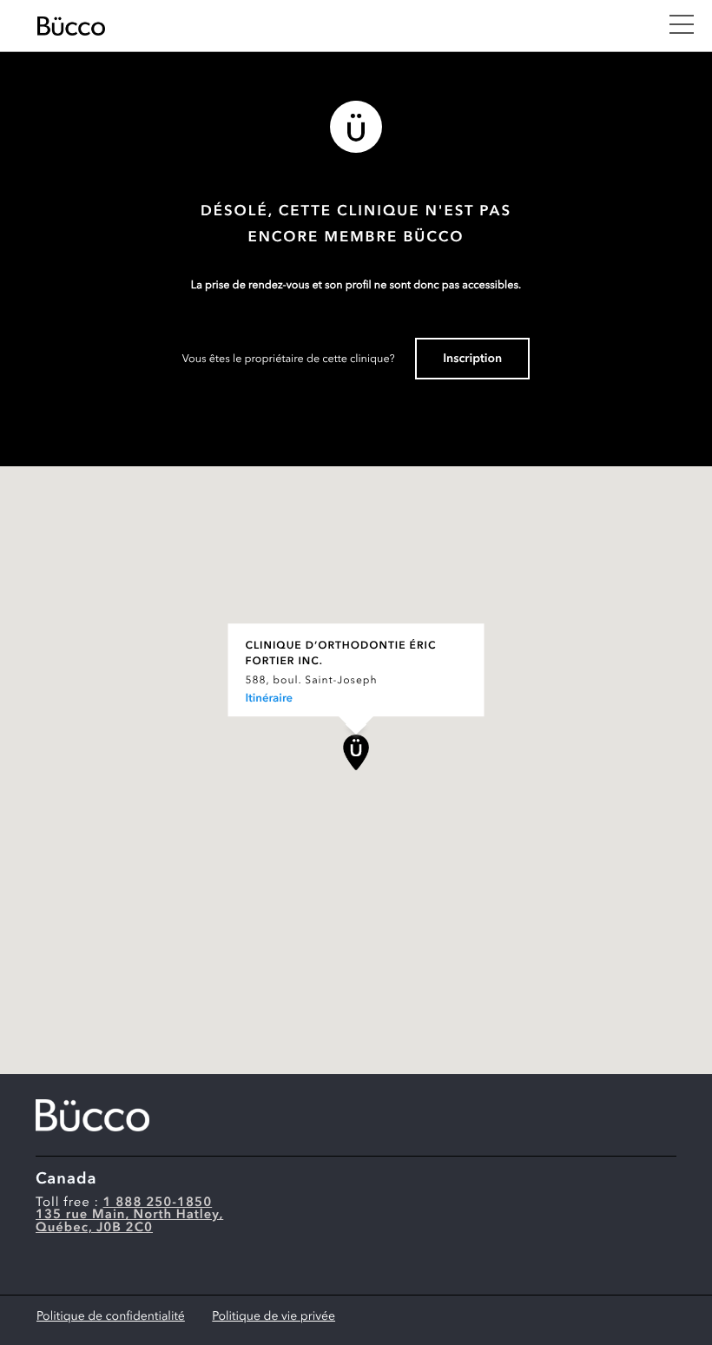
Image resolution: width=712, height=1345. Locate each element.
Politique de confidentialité (110, 1317)
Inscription (472, 359)
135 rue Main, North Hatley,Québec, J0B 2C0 (129, 1222)
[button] (356, 752)
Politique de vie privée (273, 1317)
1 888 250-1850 (158, 1203)
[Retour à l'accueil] (343, 26)
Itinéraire (269, 699)
